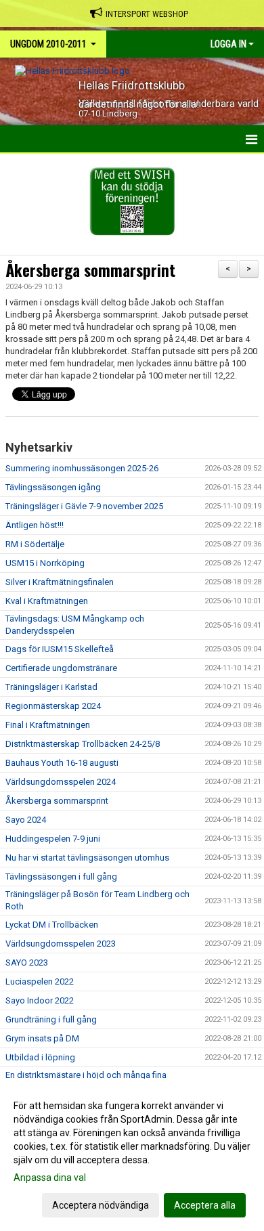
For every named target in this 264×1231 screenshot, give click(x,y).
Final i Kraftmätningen (47, 725)
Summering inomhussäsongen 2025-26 (81, 468)
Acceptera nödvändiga (100, 1205)
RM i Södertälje (34, 544)
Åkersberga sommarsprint (90, 270)
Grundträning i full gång (51, 1019)
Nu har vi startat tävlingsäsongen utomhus (87, 857)
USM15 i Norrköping (45, 563)
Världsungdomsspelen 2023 (60, 943)
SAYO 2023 (26, 962)
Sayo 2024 (25, 820)
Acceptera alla (205, 1205)
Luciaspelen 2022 (39, 981)
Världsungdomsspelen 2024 (60, 782)
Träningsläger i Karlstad (51, 687)
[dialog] (132, 1155)
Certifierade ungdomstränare (61, 668)
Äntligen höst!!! (34, 525)
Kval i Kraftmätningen (46, 601)
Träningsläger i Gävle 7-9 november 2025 (84, 506)
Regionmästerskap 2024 (53, 706)
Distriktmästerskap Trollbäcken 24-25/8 (82, 744)
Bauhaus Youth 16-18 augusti (61, 763)
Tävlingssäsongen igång (53, 487)
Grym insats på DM (42, 1038)
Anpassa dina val (50, 1177)
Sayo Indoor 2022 (39, 1000)
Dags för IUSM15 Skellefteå (59, 649)
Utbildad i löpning (40, 1057)
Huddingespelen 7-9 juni (52, 839)
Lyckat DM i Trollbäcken (51, 925)
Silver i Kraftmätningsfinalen (59, 582)
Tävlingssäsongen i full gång (61, 876)
